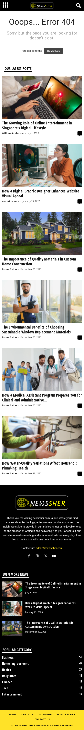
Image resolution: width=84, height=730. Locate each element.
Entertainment (12, 694)
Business (8, 657)
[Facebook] (30, 556)
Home (12, 714)
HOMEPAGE (53, 51)
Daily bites (9, 676)
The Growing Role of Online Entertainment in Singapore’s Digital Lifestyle (37, 125)
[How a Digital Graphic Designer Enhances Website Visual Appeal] (42, 165)
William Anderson (13, 133)
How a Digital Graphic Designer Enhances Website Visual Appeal (40, 193)
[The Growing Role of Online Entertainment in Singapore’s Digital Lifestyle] (42, 97)
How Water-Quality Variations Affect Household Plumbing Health (39, 466)
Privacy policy (65, 714)
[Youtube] (54, 556)
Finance (7, 682)
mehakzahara (10, 201)
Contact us (42, 719)
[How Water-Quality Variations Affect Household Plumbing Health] (42, 437)
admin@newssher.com (49, 548)
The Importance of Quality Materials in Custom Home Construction (39, 261)
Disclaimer (45, 714)
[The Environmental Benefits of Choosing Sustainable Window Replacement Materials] (42, 301)
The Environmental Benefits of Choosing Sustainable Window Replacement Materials (36, 329)
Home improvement (15, 663)
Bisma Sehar (9, 269)
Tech (5, 688)
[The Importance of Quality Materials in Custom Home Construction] (42, 233)
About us (27, 714)
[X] (46, 556)
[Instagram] (38, 556)
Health (6, 669)
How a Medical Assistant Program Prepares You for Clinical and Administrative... (42, 397)
